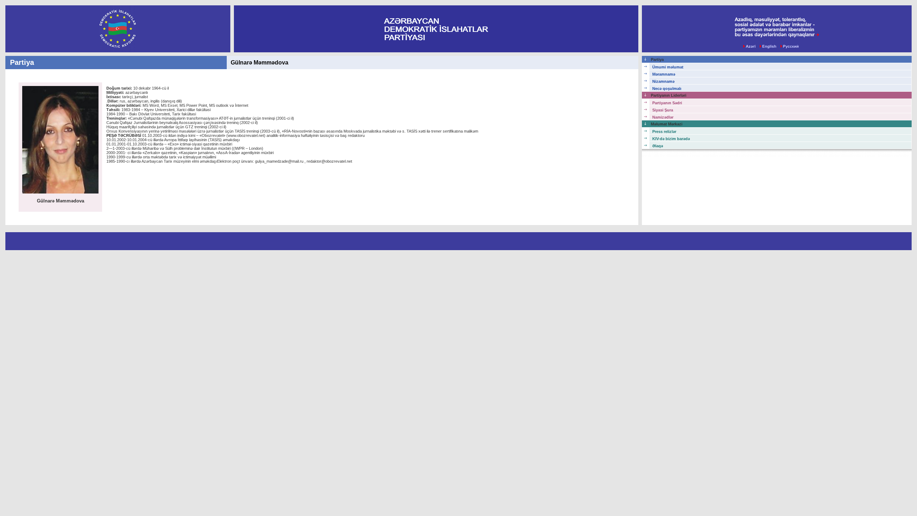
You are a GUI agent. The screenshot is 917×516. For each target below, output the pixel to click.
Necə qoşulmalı (666, 88)
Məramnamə (663, 74)
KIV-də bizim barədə (671, 139)
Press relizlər (664, 131)
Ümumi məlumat (667, 67)
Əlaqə (657, 146)
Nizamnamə (663, 81)
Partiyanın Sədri (667, 103)
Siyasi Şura (662, 110)
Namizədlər (662, 117)
